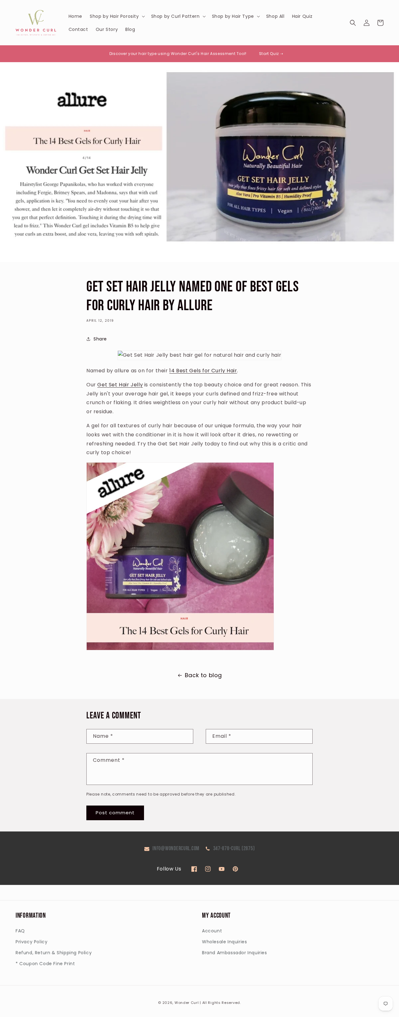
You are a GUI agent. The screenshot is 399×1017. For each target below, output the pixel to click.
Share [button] (100, 339)
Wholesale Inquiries (224, 942)
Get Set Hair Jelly (120, 384)
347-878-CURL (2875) (234, 848)
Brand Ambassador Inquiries (234, 953)
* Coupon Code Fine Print (45, 963)
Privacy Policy (31, 942)
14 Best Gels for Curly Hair (203, 370)
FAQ (20, 931)
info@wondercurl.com (176, 848)
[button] (116, 16)
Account (212, 931)
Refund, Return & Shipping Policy (54, 953)
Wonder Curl (187, 1002)
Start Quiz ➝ (271, 53)
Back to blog (203, 675)
